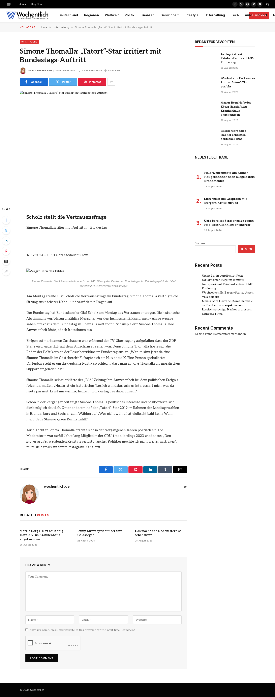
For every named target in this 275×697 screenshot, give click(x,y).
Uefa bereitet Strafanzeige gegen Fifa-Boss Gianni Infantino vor (229, 223)
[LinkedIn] (6, 241)
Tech (235, 15)
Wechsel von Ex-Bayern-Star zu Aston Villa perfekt (238, 82)
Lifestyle (191, 15)
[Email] (6, 261)
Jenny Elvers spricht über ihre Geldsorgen (99, 533)
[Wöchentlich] (27, 15)
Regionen (91, 15)
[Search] (267, 4)
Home (22, 4)
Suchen (200, 243)
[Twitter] (6, 230)
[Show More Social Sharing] (111, 82)
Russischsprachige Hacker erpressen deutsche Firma (233, 135)
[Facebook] (6, 220)
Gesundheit (169, 15)
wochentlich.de (42, 70)
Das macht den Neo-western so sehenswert (158, 533)
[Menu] (8, 4)
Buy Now (36, 4)
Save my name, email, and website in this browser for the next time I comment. (82, 630)
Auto (248, 15)
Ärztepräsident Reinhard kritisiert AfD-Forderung (237, 58)
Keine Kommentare (92, 70)
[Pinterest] (6, 251)
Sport (262, 15)
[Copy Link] (6, 272)
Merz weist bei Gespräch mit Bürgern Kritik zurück (225, 201)
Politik (129, 15)
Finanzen (147, 15)
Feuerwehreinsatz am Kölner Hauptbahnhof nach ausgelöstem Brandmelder (229, 177)
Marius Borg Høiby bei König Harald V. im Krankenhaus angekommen (41, 535)
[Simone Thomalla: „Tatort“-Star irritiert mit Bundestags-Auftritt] (103, 145)
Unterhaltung (215, 15)
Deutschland (68, 15)
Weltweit (112, 15)
